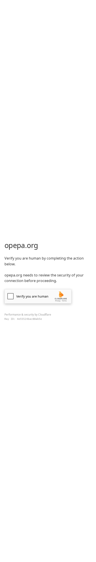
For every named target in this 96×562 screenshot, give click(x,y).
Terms (64, 301)
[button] (37, 296)
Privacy (58, 301)
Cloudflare (44, 314)
